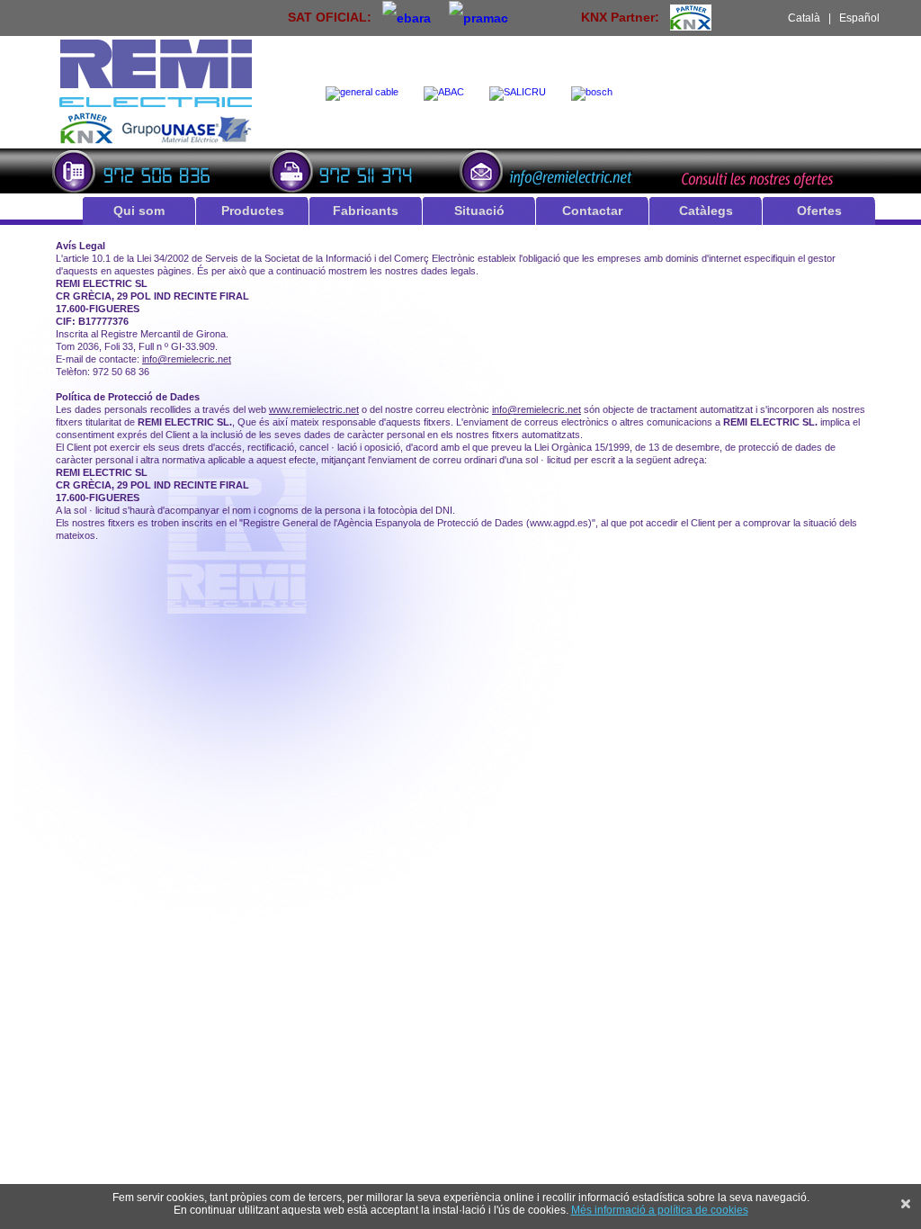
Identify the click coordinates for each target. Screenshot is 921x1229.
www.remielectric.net (314, 409)
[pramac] (478, 17)
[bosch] (595, 93)
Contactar (592, 210)
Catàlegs (706, 210)
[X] (905, 1203)
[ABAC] (447, 93)
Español (859, 18)
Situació (479, 210)
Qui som (139, 210)
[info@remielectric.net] (551, 169)
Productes (252, 210)
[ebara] (406, 17)
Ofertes (819, 210)
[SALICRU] (521, 93)
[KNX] (691, 17)
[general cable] (366, 93)
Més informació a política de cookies (659, 1210)
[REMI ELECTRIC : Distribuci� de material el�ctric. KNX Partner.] (156, 141)
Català (804, 18)
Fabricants (365, 210)
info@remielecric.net (186, 359)
